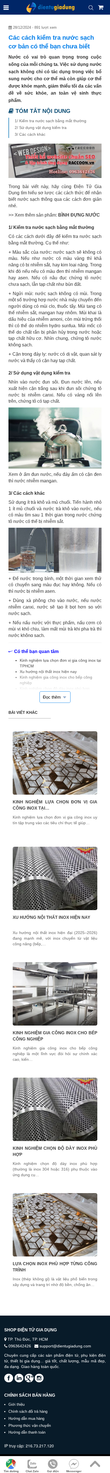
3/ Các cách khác (30, 134)
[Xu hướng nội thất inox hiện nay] (55, 878)
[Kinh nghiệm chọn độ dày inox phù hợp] (55, 1109)
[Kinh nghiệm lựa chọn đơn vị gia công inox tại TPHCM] (55, 763)
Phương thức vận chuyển (29, 1425)
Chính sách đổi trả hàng (27, 1411)
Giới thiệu (16, 1404)
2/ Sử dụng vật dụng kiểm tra (41, 127)
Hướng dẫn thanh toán (26, 1432)
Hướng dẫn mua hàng (26, 1418)
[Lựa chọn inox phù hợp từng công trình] (55, 1224)
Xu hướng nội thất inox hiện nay (51, 917)
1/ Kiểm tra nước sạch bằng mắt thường (50, 121)
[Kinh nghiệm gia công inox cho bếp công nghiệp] (55, 994)
